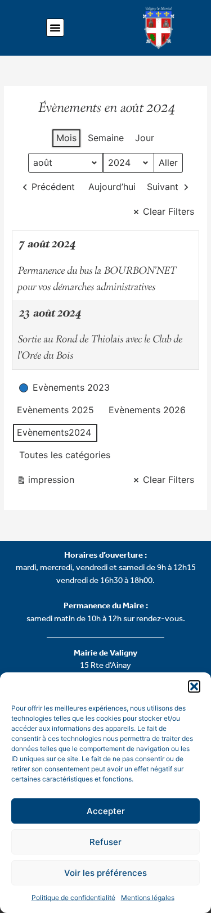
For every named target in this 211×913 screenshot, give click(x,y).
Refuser (105, 842)
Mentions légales (147, 897)
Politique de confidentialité (73, 897)
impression (45, 482)
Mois (66, 137)
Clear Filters (168, 211)
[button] (194, 686)
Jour (144, 137)
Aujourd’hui (112, 186)
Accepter (106, 811)
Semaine (106, 137)
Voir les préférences (105, 872)
